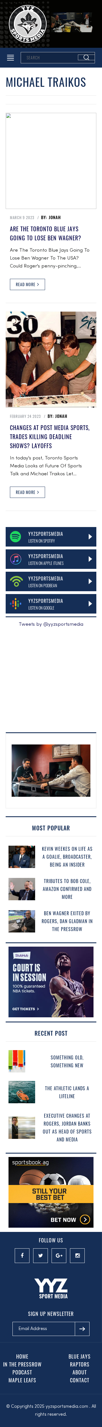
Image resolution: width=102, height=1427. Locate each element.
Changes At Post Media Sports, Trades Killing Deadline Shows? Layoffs (50, 436)
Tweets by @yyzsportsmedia (51, 624)
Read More (26, 284)
